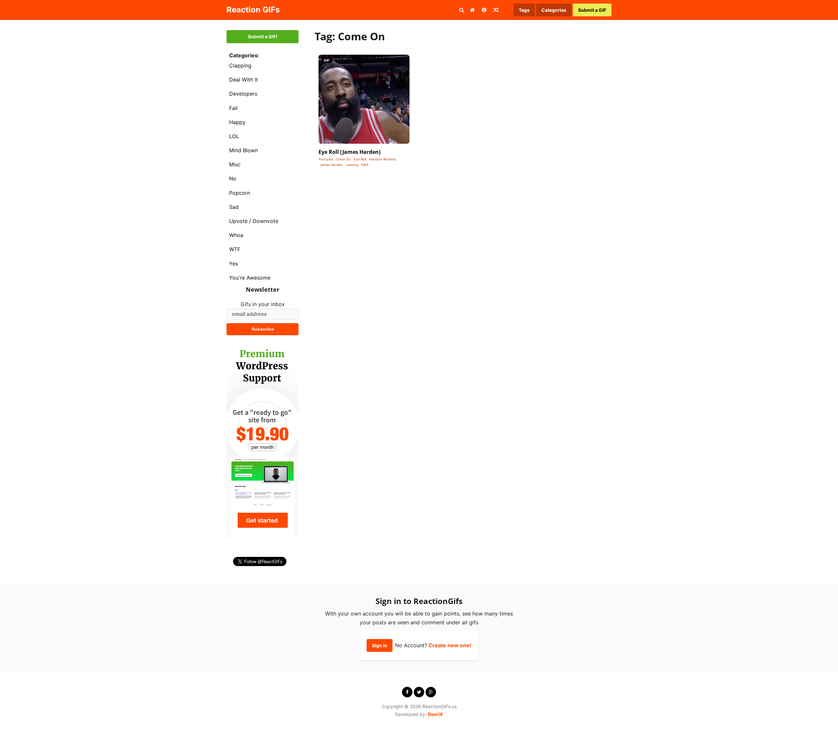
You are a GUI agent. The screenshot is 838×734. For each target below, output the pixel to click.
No (232, 178)
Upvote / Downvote (253, 221)
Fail (233, 108)
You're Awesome (249, 277)
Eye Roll (360, 159)
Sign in (379, 645)
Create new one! (449, 645)
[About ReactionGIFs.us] (484, 9)
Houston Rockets (382, 159)
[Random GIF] (496, 9)
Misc (235, 164)
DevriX (435, 714)
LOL (234, 136)
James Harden (331, 165)
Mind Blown (243, 150)
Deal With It (243, 79)
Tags (524, 10)
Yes (233, 263)
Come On (343, 159)
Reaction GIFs (253, 9)
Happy (237, 122)
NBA (365, 165)
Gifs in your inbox (263, 304)
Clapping (240, 65)
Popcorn (239, 193)
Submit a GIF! (263, 36)
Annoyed (326, 159)
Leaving (352, 165)
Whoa (236, 235)
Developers (243, 93)
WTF (234, 249)
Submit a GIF (592, 10)
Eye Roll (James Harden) (349, 152)
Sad (234, 207)
